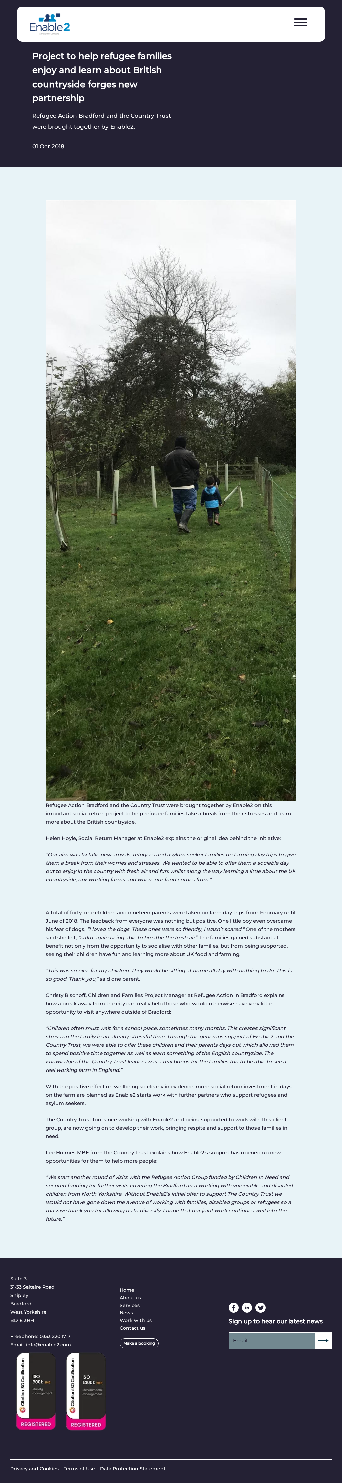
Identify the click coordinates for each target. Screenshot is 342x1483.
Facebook (234, 1308)
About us (130, 1297)
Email (240, 1340)
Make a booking (139, 1343)
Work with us (136, 1320)
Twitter (260, 1308)
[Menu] (300, 22)
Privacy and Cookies (34, 1468)
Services (130, 1305)
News (126, 1312)
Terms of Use (79, 1468)
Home (127, 1290)
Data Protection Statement (133, 1468)
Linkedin (247, 1308)
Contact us (132, 1328)
